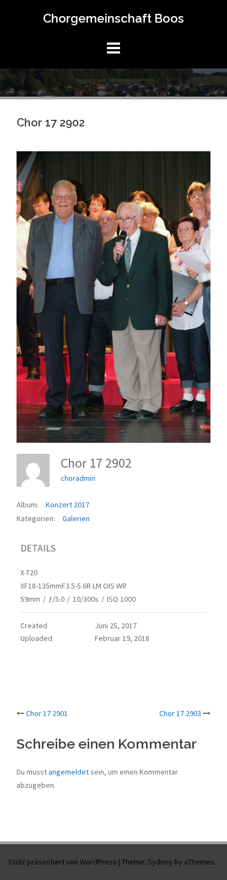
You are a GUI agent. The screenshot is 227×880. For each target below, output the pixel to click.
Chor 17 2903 (180, 713)
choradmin (78, 478)
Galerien (76, 518)
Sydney (160, 862)
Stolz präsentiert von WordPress (62, 862)
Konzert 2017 (67, 505)
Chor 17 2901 (47, 713)
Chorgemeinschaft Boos (113, 18)
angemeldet (68, 772)
